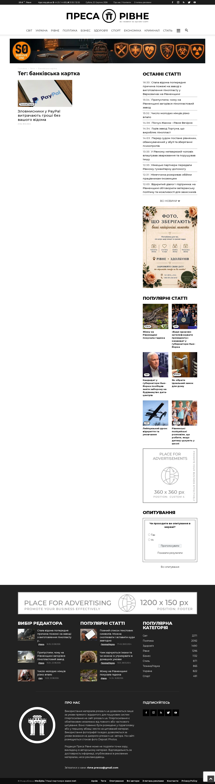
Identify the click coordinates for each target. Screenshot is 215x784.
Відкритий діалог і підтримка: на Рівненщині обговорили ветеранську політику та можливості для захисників (169, 188)
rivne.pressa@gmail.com (102, 767)
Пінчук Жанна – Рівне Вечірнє (172, 122)
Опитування (116, 781)
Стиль (168, 30)
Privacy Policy (189, 781)
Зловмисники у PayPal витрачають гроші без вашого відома (39, 115)
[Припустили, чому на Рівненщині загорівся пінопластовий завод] (26, 657)
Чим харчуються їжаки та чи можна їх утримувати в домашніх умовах (116, 656)
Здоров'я (101, 30)
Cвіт (29, 30)
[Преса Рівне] (107, 16)
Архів (94, 781)
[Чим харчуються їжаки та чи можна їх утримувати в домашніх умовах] (88, 657)
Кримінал (152, 30)
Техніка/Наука (151, 666)
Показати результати (170, 552)
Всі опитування (170, 566)
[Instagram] (178, 2)
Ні (152, 539)
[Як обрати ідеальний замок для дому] (184, 364)
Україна (42, 30)
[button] (178, 31)
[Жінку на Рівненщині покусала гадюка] (155, 316)
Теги (32, 68)
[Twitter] (189, 2)
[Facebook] (172, 2)
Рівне (55, 30)
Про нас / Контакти (122, 2)
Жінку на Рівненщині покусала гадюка (154, 334)
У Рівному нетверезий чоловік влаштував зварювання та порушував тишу (169, 155)
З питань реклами (142, 2)
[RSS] (183, 2)
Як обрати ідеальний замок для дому (182, 383)
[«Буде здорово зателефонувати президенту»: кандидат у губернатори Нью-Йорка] (184, 316)
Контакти (172, 781)
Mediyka (39, 781)
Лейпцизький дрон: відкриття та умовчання (155, 431)
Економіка (132, 30)
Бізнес (86, 30)
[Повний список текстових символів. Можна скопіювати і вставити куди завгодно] (88, 635)
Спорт (116, 30)
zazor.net (70, 781)
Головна (22, 68)
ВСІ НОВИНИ (169, 200)
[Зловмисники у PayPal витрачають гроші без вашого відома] (45, 93)
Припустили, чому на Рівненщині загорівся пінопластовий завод (168, 103)
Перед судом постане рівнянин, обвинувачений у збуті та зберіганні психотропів (170, 142)
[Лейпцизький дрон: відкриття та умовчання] (155, 413)
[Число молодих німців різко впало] (26, 675)
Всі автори (133, 781)
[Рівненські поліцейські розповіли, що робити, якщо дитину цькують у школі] (184, 413)
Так (153, 534)
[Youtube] (194, 2)
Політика (70, 30)
